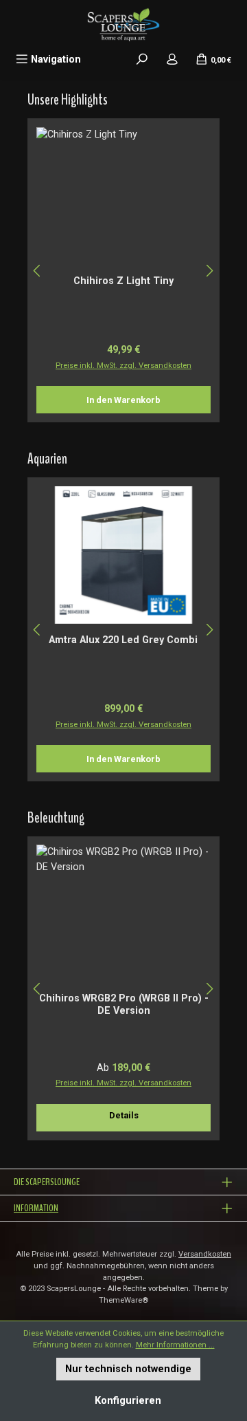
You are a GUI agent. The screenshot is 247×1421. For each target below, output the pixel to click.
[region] (123, 270)
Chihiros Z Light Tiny (123, 281)
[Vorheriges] (37, 270)
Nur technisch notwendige (128, 1369)
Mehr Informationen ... (175, 1345)
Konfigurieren (128, 1401)
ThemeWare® (123, 1300)
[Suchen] (142, 59)
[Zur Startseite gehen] (123, 24)
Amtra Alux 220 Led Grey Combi (123, 640)
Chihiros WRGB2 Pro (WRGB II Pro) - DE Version (124, 1004)
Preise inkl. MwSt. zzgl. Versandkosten (123, 365)
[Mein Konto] (172, 59)
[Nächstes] (209, 270)
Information (36, 1208)
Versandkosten (204, 1254)
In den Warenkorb (123, 400)
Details (124, 1115)
